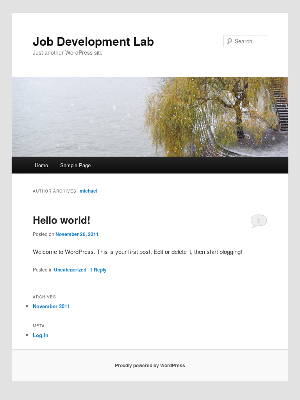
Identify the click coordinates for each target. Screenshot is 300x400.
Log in (40, 335)
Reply (98, 269)
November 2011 (51, 306)
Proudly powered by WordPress (150, 365)
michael (88, 190)
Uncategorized (70, 269)
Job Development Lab (93, 40)
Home (41, 165)
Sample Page (75, 165)
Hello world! (62, 219)
